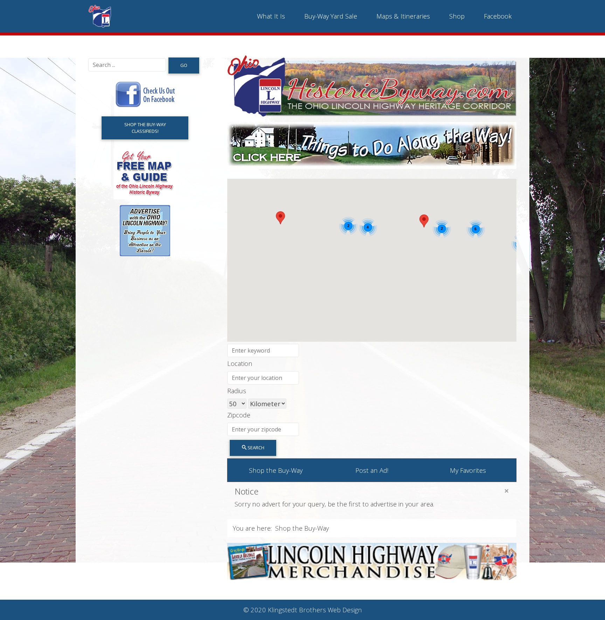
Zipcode (238, 414)
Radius (236, 390)
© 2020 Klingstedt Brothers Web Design (302, 609)
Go (183, 65)
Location (239, 363)
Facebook (498, 16)
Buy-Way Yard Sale (330, 16)
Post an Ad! (371, 470)
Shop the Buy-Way (275, 470)
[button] (424, 220)
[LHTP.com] (371, 560)
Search (255, 447)
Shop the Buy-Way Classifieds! (145, 127)
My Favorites (468, 470)
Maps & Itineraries (403, 16)
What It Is (271, 16)
